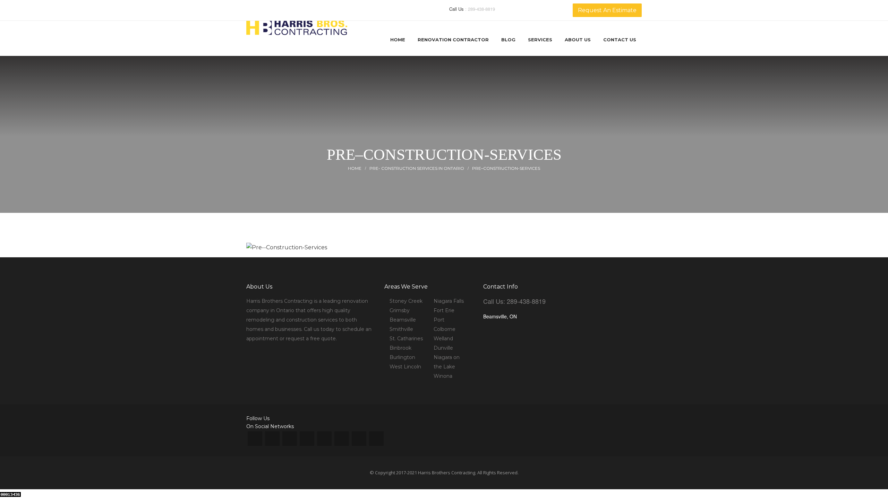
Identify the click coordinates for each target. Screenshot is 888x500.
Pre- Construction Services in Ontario (416, 168)
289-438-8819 (481, 9)
